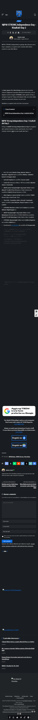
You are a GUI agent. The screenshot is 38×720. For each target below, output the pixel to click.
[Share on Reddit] (17, 717)
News (19, 21)
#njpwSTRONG (21, 234)
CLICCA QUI (18, 432)
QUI (13, 131)
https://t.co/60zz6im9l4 (12, 241)
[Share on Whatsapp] (13, 717)
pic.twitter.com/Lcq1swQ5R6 (12, 243)
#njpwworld (23, 241)
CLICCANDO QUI (19, 424)
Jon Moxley (15, 225)
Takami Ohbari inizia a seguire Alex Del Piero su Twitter (18, 641)
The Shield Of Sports (27, 700)
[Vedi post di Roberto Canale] (11, 38)
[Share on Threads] (26, 463)
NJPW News (12, 456)
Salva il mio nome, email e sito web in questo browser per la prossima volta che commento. (19, 536)
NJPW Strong (20, 456)
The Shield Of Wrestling (9, 709)
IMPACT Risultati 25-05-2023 (10, 666)
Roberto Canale (21, 37)
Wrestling (27, 456)
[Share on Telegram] (21, 717)
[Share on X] (13, 32)
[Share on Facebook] (10, 32)
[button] (3, 15)
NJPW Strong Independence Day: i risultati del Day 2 (19, 114)
